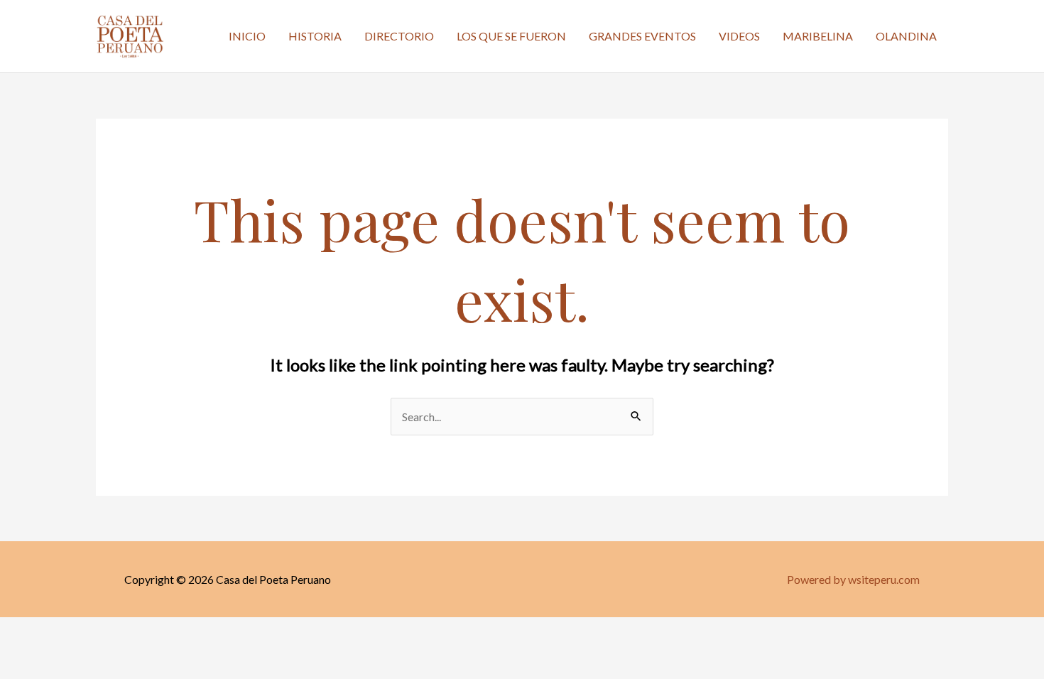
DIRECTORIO (399, 36)
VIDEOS (739, 36)
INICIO (247, 36)
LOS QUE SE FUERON (511, 36)
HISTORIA (315, 36)
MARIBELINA (818, 36)
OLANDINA (906, 36)
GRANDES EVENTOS (642, 36)
